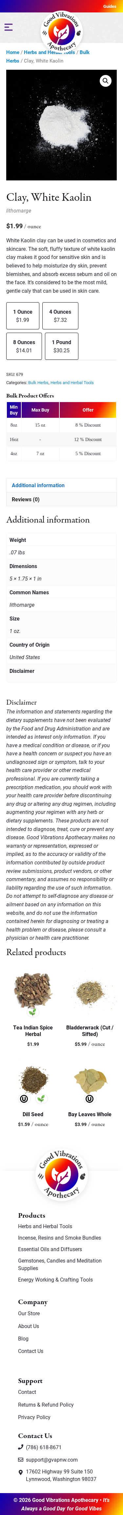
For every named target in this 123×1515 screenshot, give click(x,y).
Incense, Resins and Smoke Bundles (59, 1237)
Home (12, 52)
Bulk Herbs (38, 382)
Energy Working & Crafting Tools (55, 1279)
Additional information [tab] (38, 485)
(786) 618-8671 (44, 1447)
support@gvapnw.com (52, 1459)
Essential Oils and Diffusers (50, 1249)
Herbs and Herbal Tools (72, 382)
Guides (109, 6)
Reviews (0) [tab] (26, 499)
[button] (106, 81)
